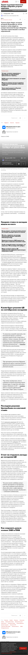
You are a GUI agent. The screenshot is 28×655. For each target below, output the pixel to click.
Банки (2, 621)
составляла (4, 263)
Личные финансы (20, 623)
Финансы (16, 620)
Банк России (3, 623)
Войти (23, 1)
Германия (17, 122)
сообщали (15, 441)
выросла (23, 257)
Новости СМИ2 (5, 136)
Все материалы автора (6, 19)
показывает (7, 570)
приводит (22, 344)
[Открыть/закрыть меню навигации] (16, 2)
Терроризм (6, 122)
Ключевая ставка (11, 623)
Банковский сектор (9, 621)
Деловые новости (4, 625)
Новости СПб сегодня (5, 626)
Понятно (23, 648)
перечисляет (7, 546)
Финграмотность (5, 628)
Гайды (21, 626)
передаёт (22, 386)
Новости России (15, 626)
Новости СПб (13, 625)
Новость (12, 122)
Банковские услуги (19, 621)
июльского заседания (10, 422)
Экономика (22, 620)
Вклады (11, 620)
